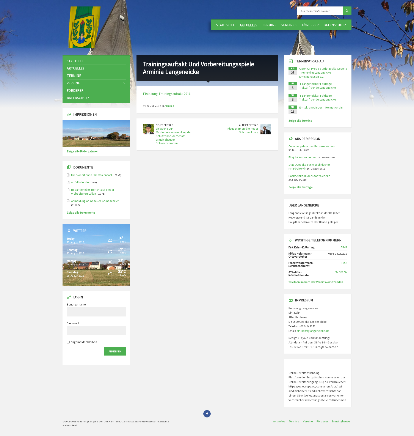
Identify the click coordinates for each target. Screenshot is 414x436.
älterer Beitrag (248, 125)
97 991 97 (341, 272)
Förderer (310, 25)
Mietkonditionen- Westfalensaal (91, 175)
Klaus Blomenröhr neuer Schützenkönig (242, 130)
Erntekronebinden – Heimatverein (321, 107)
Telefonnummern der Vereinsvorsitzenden (316, 282)
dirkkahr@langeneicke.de (312, 331)
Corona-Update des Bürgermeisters (312, 146)
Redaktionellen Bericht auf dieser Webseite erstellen (92, 191)
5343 (344, 247)
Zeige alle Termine (300, 121)
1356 (344, 263)
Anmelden (115, 351)
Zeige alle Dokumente (81, 212)
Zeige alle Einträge (301, 187)
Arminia (169, 106)
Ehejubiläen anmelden (303, 157)
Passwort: (73, 323)
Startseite (225, 25)
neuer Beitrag (164, 125)
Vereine (288, 25)
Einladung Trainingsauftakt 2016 (167, 93)
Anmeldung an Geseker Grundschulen (95, 201)
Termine (269, 25)
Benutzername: (76, 304)
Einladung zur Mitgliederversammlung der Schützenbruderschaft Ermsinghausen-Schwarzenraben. (174, 136)
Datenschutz (335, 25)
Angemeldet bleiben (84, 341)
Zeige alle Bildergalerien (82, 151)
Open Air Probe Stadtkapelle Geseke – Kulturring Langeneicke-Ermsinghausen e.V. (323, 72)
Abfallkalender (80, 182)
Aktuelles (248, 25)
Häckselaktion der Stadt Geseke (309, 176)
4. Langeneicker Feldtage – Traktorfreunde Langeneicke (317, 86)
